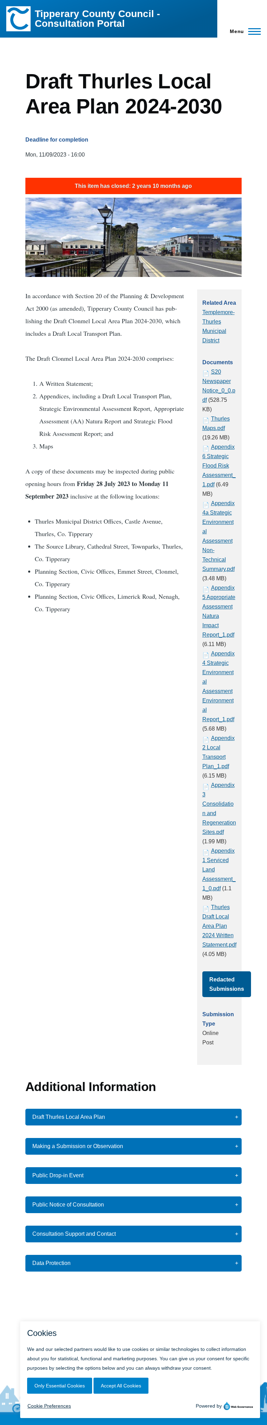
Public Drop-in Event (57, 1175)
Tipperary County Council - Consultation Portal (97, 18)
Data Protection (51, 1263)
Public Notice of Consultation (68, 1205)
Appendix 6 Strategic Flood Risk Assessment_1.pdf (219, 465)
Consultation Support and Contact (74, 1234)
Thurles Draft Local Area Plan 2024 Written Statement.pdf (219, 926)
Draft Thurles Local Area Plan (68, 1117)
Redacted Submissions (226, 984)
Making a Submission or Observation (77, 1146)
